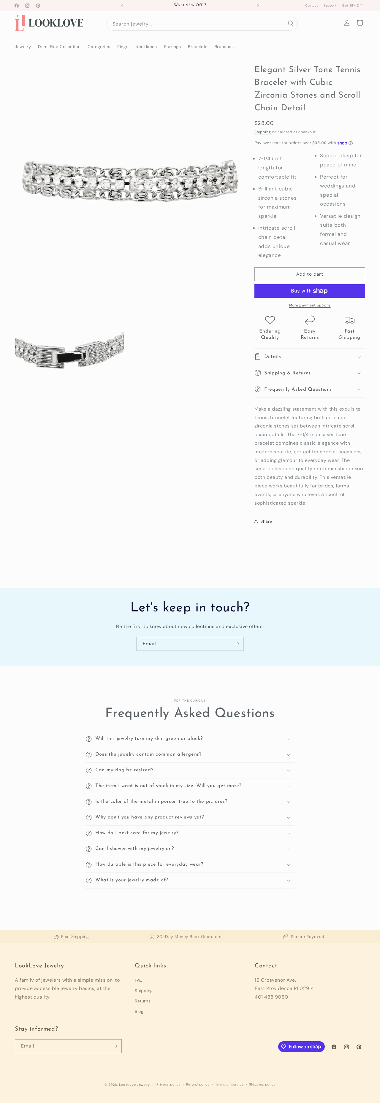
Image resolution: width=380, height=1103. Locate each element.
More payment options (310, 305)
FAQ (139, 980)
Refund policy (198, 1084)
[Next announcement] (258, 5)
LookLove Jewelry (134, 1085)
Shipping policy (262, 1084)
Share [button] (266, 521)
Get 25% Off (352, 5)
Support (330, 5)
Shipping (262, 132)
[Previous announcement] (122, 5)
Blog (139, 1011)
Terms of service (229, 1084)
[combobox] (202, 23)
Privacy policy (168, 1084)
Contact (311, 5)
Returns (143, 1001)
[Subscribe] (236, 644)
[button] (359, 22)
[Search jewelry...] (290, 23)
